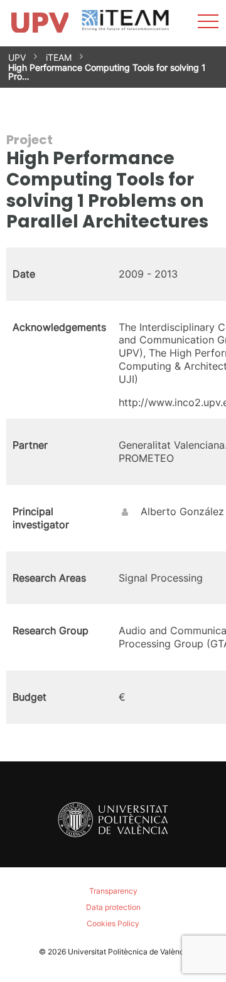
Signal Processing (161, 578)
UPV (17, 57)
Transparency (113, 891)
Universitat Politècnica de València (129, 951)
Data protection (113, 907)
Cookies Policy (113, 923)
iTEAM (59, 57)
